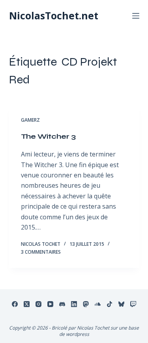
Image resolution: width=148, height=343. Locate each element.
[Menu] (135, 15)
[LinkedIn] (74, 304)
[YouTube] (50, 304)
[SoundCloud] (98, 304)
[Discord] (62, 304)
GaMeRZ (30, 120)
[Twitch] (133, 304)
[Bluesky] (121, 304)
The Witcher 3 (48, 136)
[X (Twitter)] (27, 304)
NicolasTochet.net (53, 15)
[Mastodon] (86, 304)
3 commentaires (41, 252)
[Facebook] (15, 304)
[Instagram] (38, 304)
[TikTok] (109, 304)
